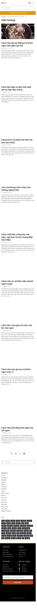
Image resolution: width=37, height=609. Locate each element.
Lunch (3, 491)
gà (22, 523)
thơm (14, 533)
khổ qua (4, 528)
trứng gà (26, 535)
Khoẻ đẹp (4, 486)
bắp (3, 520)
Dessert (3, 482)
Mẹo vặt (3, 495)
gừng (26, 523)
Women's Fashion (6, 511)
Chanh (12, 520)
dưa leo (18, 523)
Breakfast (4, 480)
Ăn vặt (3, 475)
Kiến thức (4, 488)
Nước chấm (4, 506)
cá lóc (8, 523)
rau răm (26, 530)
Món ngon (4, 502)
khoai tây (30, 525)
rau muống (19, 530)
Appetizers (4, 477)
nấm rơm (13, 530)
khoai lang (22, 525)
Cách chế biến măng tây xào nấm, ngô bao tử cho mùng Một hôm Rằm (17, 237)
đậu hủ (18, 538)
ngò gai (14, 528)
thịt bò (29, 533)
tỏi (2, 538)
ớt (22, 538)
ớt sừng (27, 538)
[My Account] (29, 3)
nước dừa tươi (5, 530)
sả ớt (3, 533)
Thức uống (4, 508)
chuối (18, 520)
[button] (33, 3)
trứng (14, 535)
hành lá (4, 525)
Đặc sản (3, 484)
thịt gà (3, 535)
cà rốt (3, 523)
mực (9, 528)
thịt (18, 533)
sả (30, 530)
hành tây (10, 525)
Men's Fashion (5, 493)
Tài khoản (6, 561)
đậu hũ (13, 538)
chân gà (23, 520)
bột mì (7, 520)
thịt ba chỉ (23, 533)
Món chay (4, 497)
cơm (13, 523)
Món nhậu (4, 504)
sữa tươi (8, 533)
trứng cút (20, 535)
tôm (31, 535)
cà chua (29, 520)
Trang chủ (3, 16)
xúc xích (7, 538)
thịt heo (9, 535)
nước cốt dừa (26, 528)
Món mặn (3, 500)
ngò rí (19, 528)
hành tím (16, 525)
